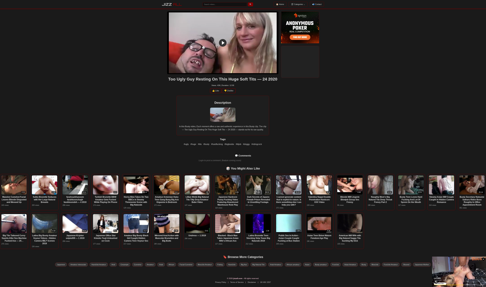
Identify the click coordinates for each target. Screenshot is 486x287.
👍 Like (215, 91)
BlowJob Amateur (205, 265)
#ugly (186, 144)
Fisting (220, 265)
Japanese (61, 265)
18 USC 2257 (265, 282)
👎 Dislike (228, 91)
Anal (113, 265)
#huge (193, 144)
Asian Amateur (350, 265)
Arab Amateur (275, 265)
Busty (364, 265)
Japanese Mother (422, 265)
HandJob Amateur (99, 265)
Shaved (406, 265)
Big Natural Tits (258, 265)
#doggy (246, 144)
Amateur (150, 265)
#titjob (239, 144)
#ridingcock (256, 144)
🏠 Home (280, 4)
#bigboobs (230, 144)
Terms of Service (237, 282)
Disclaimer (252, 282)
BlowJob (375, 265)
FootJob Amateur (391, 265)
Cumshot (137, 265)
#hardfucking (217, 144)
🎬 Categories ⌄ (298, 4)
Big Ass (244, 265)
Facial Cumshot (186, 265)
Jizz (172, 4)
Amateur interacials (78, 265)
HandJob (231, 265)
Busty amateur (321, 265)
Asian (307, 265)
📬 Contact (317, 4)
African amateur (293, 265)
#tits (200, 144)
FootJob (335, 265)
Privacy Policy (220, 282)
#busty (206, 144)
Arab (161, 265)
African (171, 265)
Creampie (124, 265)
